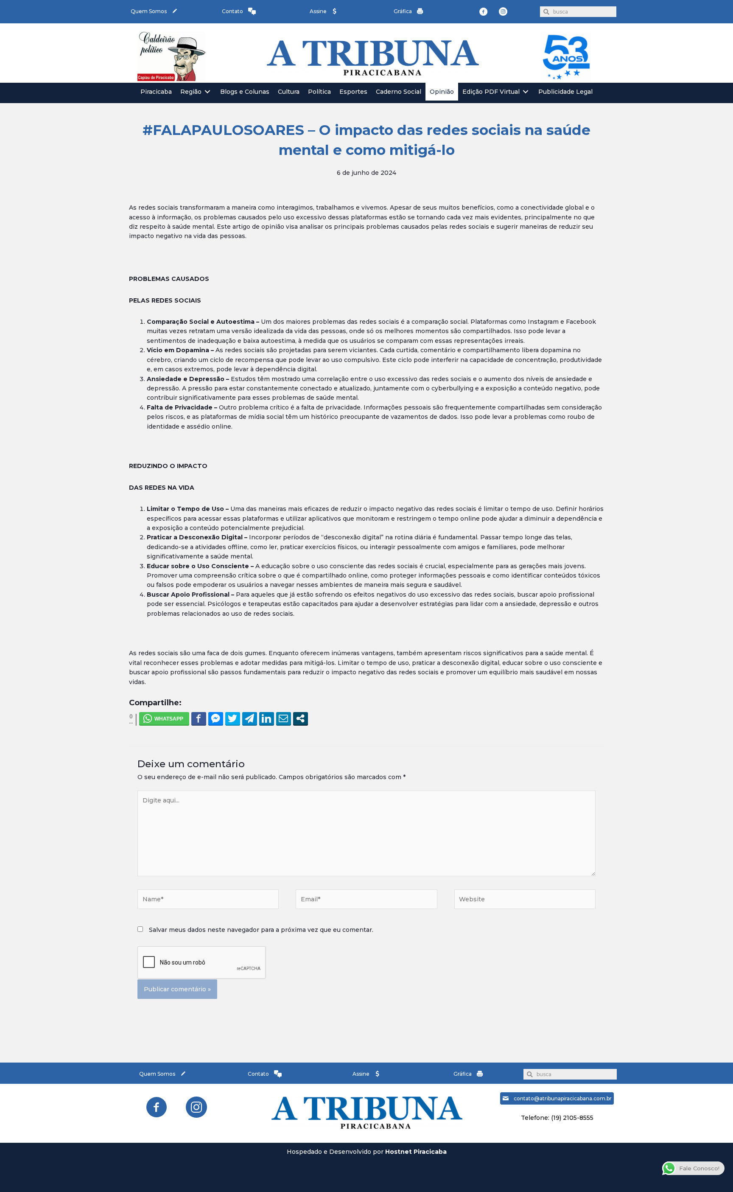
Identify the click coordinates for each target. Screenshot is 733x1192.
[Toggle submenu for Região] (207, 92)
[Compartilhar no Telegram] (249, 718)
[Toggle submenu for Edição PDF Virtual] (525, 92)
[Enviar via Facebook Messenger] (215, 718)
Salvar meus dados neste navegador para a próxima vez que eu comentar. (261, 930)
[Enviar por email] (283, 718)
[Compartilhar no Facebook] (198, 718)
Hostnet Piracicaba (416, 1152)
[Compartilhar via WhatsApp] (164, 718)
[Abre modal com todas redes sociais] (300, 718)
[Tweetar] (232, 718)
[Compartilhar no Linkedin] (266, 718)
